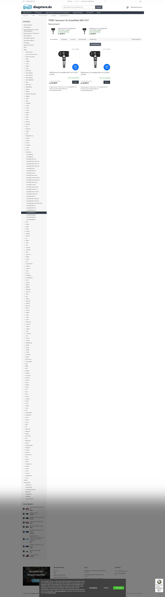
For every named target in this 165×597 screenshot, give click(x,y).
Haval (27, 227)
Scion (27, 317)
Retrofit (28, 306)
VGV (27, 336)
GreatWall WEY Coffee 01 (32, 199)
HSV (27, 222)
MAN (26, 424)
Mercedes (28, 436)
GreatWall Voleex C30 (31, 189)
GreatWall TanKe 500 (31, 182)
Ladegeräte (28, 494)
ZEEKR (27, 350)
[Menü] (162, 580)
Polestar (28, 301)
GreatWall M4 (29, 157)
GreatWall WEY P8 (30, 205)
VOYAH (27, 338)
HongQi (28, 233)
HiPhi (27, 229)
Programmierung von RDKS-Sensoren (94, 575)
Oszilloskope (28, 487)
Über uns (69, 1)
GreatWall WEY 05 (30, 196)
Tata (27, 331)
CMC (27, 101)
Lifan (27, 280)
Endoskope (28, 485)
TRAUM (28, 329)
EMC (27, 126)
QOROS (28, 303)
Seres (27, 320)
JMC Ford (28, 254)
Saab (27, 315)
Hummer (28, 236)
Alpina (27, 66)
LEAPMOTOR (29, 264)
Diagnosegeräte (28, 25)
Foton (27, 147)
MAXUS (27, 285)
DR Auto (28, 122)
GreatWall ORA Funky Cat (32, 161)
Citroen (27, 380)
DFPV (27, 117)
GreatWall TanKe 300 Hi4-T (33, 178)
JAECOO (28, 247)
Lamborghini (28, 413)
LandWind (28, 275)
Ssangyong (28, 464)
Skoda (27, 459)
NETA (27, 294)
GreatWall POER (30, 168)
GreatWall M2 (29, 154)
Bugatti (28, 96)
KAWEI (27, 257)
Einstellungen (93, 588)
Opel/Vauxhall (28, 445)
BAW (27, 82)
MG (26, 427)
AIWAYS (28, 61)
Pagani (27, 299)
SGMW (27, 313)
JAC (27, 245)
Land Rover (28, 415)
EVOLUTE (28, 129)
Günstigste (64, 39)
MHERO (28, 287)
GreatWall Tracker (31, 185)
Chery (27, 105)
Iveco (26, 403)
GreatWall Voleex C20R (32, 187)
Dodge (27, 385)
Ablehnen (106, 588)
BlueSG (28, 91)
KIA (26, 410)
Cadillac (27, 373)
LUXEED (28, 266)
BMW (26, 366)
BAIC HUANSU (29, 73)
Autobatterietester (30, 489)
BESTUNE (28, 85)
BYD (26, 368)
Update (26, 480)
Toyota (27, 473)
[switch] (159, 590)
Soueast (28, 324)
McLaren (28, 292)
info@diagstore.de (122, 571)
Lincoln (27, 420)
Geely (27, 150)
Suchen (98, 7)
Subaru (27, 466)
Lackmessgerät (29, 499)
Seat (26, 457)
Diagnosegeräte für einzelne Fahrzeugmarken (31, 30)
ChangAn (28, 103)
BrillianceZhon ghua (31, 94)
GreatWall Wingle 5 (31, 215)
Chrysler (27, 378)
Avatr (27, 68)
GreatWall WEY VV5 (31, 208)
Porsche (27, 450)
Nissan (27, 443)
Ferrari (27, 387)
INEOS (27, 240)
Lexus (26, 417)
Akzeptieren (119, 588)
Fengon (28, 140)
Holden (28, 231)
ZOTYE (27, 352)
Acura (27, 64)
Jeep (26, 408)
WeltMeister (29, 343)
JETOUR (28, 250)
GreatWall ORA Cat (31, 159)
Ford (26, 392)
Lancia (27, 273)
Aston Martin (28, 361)
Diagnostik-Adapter (29, 45)
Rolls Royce (28, 455)
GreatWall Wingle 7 (31, 219)
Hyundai (27, 399)
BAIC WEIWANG (29, 80)
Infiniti (27, 401)
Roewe (28, 310)
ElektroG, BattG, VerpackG (60, 577)
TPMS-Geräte (28, 52)
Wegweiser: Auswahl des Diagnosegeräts (95, 571)
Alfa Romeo (28, 359)
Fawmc (28, 138)
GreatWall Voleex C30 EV (32, 192)
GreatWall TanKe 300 (31, 175)
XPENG (27, 345)
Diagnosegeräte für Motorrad (31, 33)
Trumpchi (28, 333)
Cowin (27, 110)
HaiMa (27, 224)
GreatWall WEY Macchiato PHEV (34, 203)
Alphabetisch (93, 39)
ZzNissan (28, 354)
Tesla (26, 471)
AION (27, 59)
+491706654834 (121, 573)
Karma (27, 259)
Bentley (27, 371)
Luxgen (28, 282)
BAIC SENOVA (29, 78)
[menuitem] (27, 12)
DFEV (27, 115)
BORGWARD (29, 87)
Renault (27, 452)
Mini (26, 438)
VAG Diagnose (27, 27)
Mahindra (28, 289)
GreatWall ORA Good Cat (32, 164)
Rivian (27, 308)
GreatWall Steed (30, 173)
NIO (27, 296)
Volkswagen (28, 475)
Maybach (27, 431)
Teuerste (73, 39)
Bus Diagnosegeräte (29, 40)
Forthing (28, 145)
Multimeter (28, 492)
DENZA (27, 112)
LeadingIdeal (29, 278)
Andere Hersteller (30, 57)
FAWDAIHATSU (29, 136)
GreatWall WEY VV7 (31, 213)
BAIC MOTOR (29, 75)
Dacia (26, 382)
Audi (26, 364)
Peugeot (27, 448)
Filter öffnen (95, 44)
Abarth (27, 357)
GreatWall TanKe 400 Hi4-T (33, 180)
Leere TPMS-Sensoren (31, 54)
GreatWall (28, 152)
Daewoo (28, 124)
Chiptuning (26, 43)
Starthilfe (27, 496)
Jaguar (27, 406)
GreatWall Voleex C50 (31, 194)
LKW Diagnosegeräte (29, 38)
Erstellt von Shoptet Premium (134, 593)
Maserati (27, 429)
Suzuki (27, 468)
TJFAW (27, 327)
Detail (75, 82)
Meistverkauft (82, 39)
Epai (27, 133)
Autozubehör (27, 482)
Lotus (26, 422)
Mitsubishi (28, 441)
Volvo (26, 478)
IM (26, 238)
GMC (26, 394)
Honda (27, 396)
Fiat (26, 389)
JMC (27, 252)
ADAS (25, 47)
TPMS (25, 50)
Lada (27, 271)
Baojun (27, 89)
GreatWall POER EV (31, 171)
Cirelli (27, 108)
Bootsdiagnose (28, 36)
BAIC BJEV (28, 71)
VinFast (28, 341)
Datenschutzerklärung (87, 1)
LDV (27, 261)
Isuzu (27, 243)
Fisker (27, 143)
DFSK (27, 119)
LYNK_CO (28, 268)
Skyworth (28, 322)
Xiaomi (27, 347)
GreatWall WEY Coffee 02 (32, 201)
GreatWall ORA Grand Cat (32, 166)
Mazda (27, 434)
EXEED (27, 131)
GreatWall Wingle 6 (31, 217)
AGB (77, 1)
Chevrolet (28, 375)
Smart (27, 461)
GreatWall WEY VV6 (31, 210)
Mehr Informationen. (60, 591)
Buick (27, 99)
